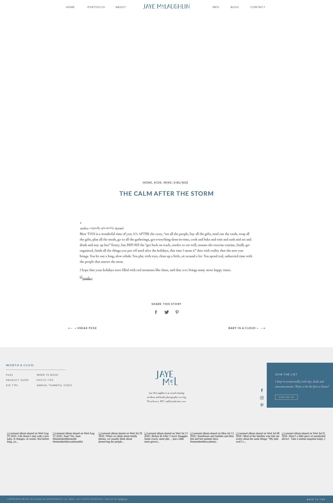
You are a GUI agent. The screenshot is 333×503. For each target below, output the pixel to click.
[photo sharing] (80, 222)
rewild (122, 499)
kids (158, 182)
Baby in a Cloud (242, 328)
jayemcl (119, 228)
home (147, 182)
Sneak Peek (87, 328)
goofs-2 (84, 228)
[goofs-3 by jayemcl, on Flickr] (86, 278)
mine (168, 182)
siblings (181, 182)
